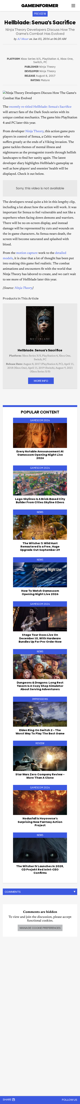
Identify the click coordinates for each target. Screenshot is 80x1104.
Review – (40, 776)
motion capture (27, 253)
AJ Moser (22, 39)
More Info (41, 381)
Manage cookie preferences (40, 928)
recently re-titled (21, 107)
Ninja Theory (34, 131)
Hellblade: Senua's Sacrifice (52, 107)
